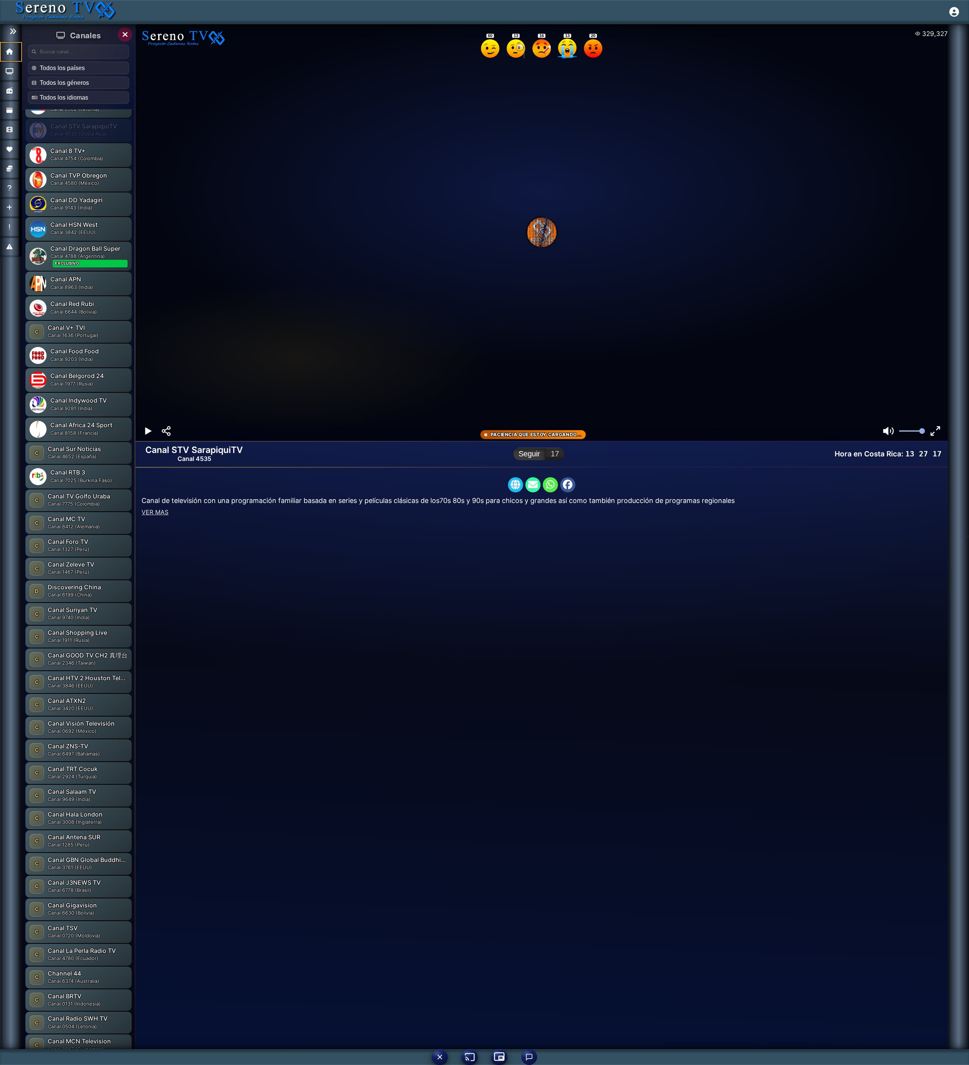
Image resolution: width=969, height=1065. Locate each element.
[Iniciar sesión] (954, 12)
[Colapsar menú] (11, 31)
